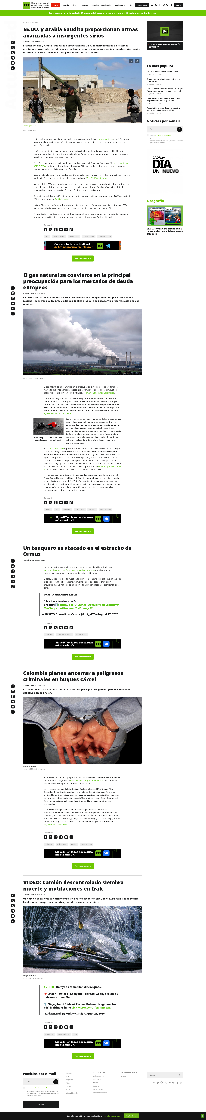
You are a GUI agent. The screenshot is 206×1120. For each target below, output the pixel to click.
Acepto (160, 135)
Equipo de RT (120, 5)
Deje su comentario (82, 258)
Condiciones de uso (100, 1093)
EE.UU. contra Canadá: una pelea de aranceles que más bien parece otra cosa (165, 231)
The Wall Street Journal (97, 178)
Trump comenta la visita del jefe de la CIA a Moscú (163, 80)
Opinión (95, 5)
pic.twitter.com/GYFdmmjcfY (73, 608)
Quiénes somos (98, 1076)
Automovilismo (63, 1034)
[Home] (26, 5)
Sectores (92, 509)
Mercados (66, 509)
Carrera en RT (98, 1089)
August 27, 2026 (107, 614)
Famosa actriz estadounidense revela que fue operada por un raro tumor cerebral (165, 89)
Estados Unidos (59, 236)
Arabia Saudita (61, 199)
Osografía (155, 201)
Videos (68, 1083)
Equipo (95, 1083)
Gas (57, 509)
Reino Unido (80, 509)
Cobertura (96, 1086)
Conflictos (49, 635)
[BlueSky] (167, 5)
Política (73, 844)
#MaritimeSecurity (104, 605)
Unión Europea (105, 509)
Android (123, 1076)
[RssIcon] (181, 1082)
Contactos (97, 1079)
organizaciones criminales (55, 824)
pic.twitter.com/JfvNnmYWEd (91, 1007)
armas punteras (105, 139)
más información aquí (111, 1116)
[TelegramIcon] (163, 5)
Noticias (66, 5)
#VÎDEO (49, 987)
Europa (47, 509)
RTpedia (68, 1090)
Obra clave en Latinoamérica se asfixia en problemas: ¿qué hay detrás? (163, 99)
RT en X (41, 1105)
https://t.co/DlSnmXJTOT (74, 605)
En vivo (55, 5)
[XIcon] (159, 5)
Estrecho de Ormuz (64, 635)
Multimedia (106, 5)
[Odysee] (162, 1082)
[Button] (130, 5)
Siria (46, 236)
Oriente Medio (81, 635)
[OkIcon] (171, 5)
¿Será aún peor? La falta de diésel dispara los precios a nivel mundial (48, 438)
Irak (75, 1034)
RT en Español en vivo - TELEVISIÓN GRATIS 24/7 (164, 45)
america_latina (87, 844)
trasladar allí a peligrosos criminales (87, 780)
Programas (83, 5)
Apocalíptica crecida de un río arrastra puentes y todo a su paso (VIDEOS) (163, 109)
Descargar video (30, 126)
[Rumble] (156, 5)
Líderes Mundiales (72, 1093)
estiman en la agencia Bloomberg (98, 392)
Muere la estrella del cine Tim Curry (162, 71)
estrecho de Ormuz (55, 448)
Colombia (48, 844)
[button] (82, 90)
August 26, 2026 (94, 1013)
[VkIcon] (152, 5)
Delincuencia (61, 844)
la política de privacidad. (163, 135)
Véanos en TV (141, 5)
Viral (74, 5)
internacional (74, 236)
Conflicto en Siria (105, 236)
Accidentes (49, 1034)
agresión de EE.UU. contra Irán (58, 413)
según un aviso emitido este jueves (79, 570)
